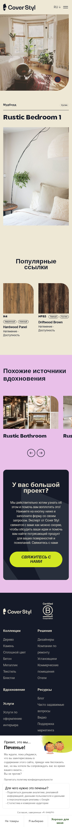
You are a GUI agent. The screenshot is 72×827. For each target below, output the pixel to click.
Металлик (10, 665)
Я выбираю (36, 821)
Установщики (47, 659)
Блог (41, 698)
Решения (45, 631)
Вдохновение (14, 690)
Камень (8, 646)
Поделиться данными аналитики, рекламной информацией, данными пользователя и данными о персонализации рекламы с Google (36, 796)
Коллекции (12, 631)
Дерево (8, 639)
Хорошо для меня (60, 821)
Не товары (12, 821)
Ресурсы (45, 690)
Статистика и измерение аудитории (27, 803)
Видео (42, 717)
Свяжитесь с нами (36, 559)
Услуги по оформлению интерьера (12, 718)
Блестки (9, 678)
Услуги (8, 704)
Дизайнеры (46, 639)
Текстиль (9, 671)
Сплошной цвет (14, 652)
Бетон (7, 659)
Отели (42, 678)
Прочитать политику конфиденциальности (28, 779)
